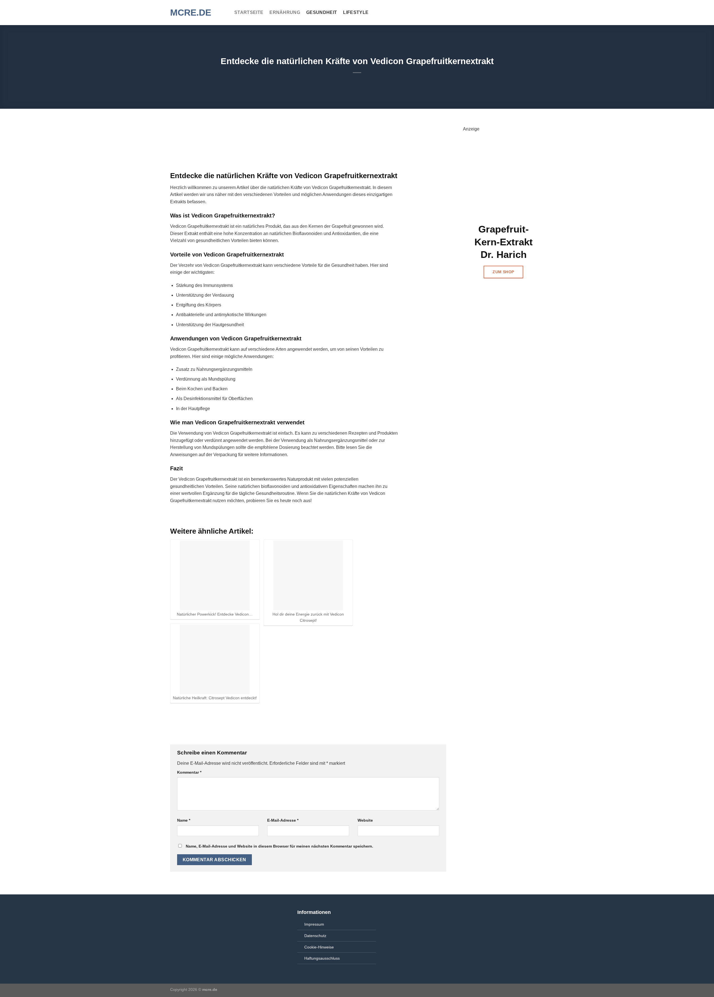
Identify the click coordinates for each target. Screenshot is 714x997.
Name (183, 820)
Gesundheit (321, 12)
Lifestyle (355, 12)
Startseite (248, 12)
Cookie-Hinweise (319, 947)
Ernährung (284, 12)
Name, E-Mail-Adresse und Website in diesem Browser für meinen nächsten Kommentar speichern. (279, 846)
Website (365, 820)
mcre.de (190, 12)
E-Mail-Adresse (282, 820)
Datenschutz (315, 935)
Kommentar (189, 772)
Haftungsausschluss (322, 958)
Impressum (314, 924)
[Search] (541, 12)
